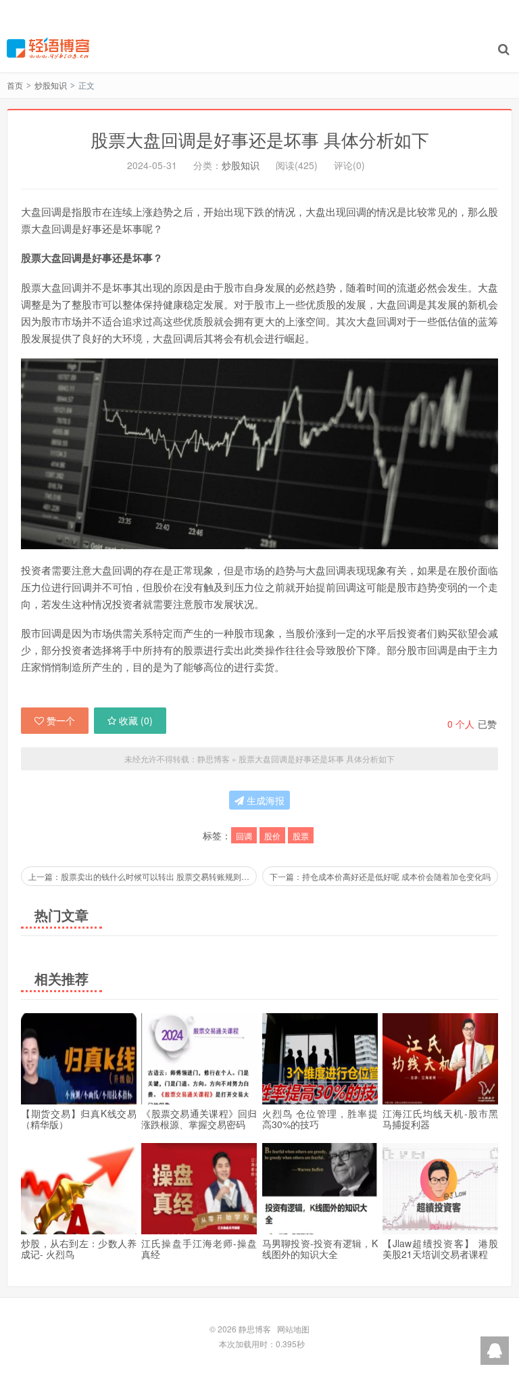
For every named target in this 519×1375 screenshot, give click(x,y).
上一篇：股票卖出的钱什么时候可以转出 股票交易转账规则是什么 (142, 876)
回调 (244, 835)
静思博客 (48, 48)
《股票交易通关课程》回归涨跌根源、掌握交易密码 (199, 1118)
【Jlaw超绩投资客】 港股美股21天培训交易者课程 (440, 1248)
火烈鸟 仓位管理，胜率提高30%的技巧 (320, 1118)
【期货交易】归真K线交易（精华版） (79, 1118)
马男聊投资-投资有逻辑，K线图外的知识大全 (320, 1248)
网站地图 (293, 1328)
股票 (301, 835)
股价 (272, 835)
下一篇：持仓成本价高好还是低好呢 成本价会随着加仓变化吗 (380, 876)
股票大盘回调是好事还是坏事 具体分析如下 (260, 139)
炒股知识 (50, 85)
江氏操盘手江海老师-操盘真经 (199, 1248)
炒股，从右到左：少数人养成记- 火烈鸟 (79, 1248)
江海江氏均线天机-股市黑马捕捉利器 (440, 1118)
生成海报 (264, 800)
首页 (15, 85)
